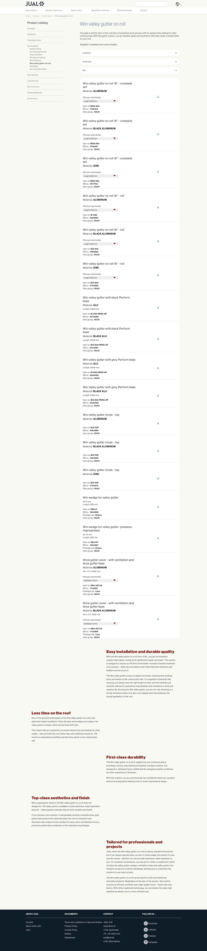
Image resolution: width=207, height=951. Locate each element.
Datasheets (70, 937)
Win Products (47, 16)
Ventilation (31, 34)
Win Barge (34, 66)
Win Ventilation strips (38, 69)
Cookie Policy (71, 930)
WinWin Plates (35, 49)
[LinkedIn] (146, 929)
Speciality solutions (100, 10)
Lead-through (32, 81)
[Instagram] (146, 942)
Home (28, 16)
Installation (86, 53)
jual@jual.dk (109, 937)
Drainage (31, 28)
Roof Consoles (33, 87)
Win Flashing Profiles (38, 52)
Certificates (86, 61)
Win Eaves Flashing (37, 58)
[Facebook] (146, 923)
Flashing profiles (34, 40)
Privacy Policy (71, 926)
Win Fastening (35, 60)
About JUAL (76, 10)
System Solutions (54, 10)
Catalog (36, 16)
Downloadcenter (124, 10)
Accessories (32, 98)
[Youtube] (146, 936)
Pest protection (36, 55)
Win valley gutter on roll (40, 63)
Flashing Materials (34, 93)
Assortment (30, 10)
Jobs (28, 930)
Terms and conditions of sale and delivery (83, 922)
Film (84, 70)
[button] (179, 5)
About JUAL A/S (33, 926)
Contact (143, 10)
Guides (68, 934)
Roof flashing (32, 75)
